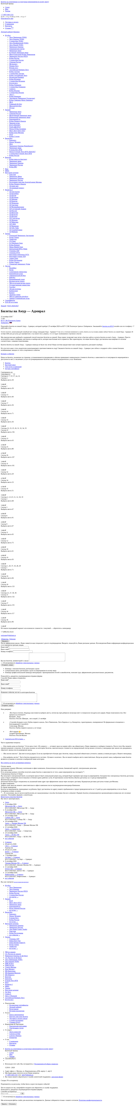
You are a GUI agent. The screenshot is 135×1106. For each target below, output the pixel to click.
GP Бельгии (13, 214)
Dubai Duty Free (15, 941)
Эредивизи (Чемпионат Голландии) (22, 98)
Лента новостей (15, 1032)
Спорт (7, 7)
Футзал (11, 108)
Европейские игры (16, 274)
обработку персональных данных (28, 663)
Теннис (7, 234)
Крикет (12, 293)
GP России (13, 211)
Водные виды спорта (16, 281)
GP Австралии (14, 192)
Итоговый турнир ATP (17, 256)
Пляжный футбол (15, 104)
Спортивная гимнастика (18, 272)
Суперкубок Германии (17, 87)
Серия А (12, 89)
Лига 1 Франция (11, 996)
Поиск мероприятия (16, 1015)
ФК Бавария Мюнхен (12, 973)
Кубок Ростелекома (16, 933)
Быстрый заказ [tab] (10, 365)
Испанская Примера (16, 77)
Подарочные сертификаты (18, 1005)
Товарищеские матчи (16, 49)
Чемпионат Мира (15, 176)
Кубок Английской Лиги (18, 75)
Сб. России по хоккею (13, 954)
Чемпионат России (16, 165)
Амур (7, 802)
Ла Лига (8, 992)
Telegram (12, 639)
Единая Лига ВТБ (11, 980)
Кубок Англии (14, 72)
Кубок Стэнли (14, 136)
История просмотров (16, 1011)
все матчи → (13, 897)
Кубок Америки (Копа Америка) (21, 100)
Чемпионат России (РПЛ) (18, 891)
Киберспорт (13, 291)
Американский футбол (17, 275)
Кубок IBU (13, 167)
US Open (12, 241)
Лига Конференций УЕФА (18, 43)
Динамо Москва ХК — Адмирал (17, 863)
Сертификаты (10, 300)
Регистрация (13, 1009)
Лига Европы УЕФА (16, 39)
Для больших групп (16, 1028)
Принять (4, 1104)
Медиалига (13, 64)
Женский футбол (15, 106)
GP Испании (13, 197)
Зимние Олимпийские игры (19, 298)
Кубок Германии (15, 85)
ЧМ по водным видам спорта (19, 283)
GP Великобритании (16, 207)
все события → (14, 935)
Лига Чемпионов (15, 887)
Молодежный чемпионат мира (20, 115)
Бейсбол (12, 277)
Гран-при (12, 174)
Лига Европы (14, 889)
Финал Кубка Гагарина (17, 129)
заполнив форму (57, 1077)
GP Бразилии (14, 226)
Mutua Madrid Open (16, 247)
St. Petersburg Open (16, 243)
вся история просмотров (21, 882)
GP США (12, 224)
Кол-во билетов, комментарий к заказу (15, 661)
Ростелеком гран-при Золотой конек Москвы (25, 182)
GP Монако (13, 199)
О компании (9, 24)
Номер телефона (7, 651)
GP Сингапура (14, 218)
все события (9, 838)
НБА (11, 144)
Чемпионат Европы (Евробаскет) (21, 146)
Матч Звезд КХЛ (15, 903)
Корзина (17, 32)
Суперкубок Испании (17, 81)
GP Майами (13, 232)
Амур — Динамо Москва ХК (15, 823)
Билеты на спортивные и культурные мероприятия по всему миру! (25, 2)
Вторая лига (13, 68)
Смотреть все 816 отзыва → (15, 739)
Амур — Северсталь (12, 829)
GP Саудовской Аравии (17, 209)
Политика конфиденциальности (90, 1100)
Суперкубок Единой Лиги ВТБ (20, 153)
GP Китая (12, 195)
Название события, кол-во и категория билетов (18, 692)
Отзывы (9, 28)
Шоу (6, 9)
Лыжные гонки (14, 295)
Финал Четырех (15, 142)
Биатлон (8, 157)
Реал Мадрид (9, 969)
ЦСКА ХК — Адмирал (13, 869)
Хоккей (7, 110)
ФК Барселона (10, 971)
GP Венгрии (13, 213)
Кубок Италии (14, 91)
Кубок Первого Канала (17, 121)
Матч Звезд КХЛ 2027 (17, 131)
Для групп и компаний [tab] (13, 367)
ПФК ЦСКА (9, 965)
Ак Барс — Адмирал (12, 857)
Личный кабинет (7, 32)
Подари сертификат (12, 369)
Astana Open (13, 258)
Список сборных (15, 1036)
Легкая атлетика (15, 289)
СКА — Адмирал (11, 846)
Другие (7, 266)
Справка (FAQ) (14, 1022)
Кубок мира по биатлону (18, 159)
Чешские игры (14, 123)
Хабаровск (5, 323)
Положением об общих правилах (46, 1064)
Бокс (6, 169)
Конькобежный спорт (17, 279)
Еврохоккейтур (14, 119)
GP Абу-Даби (14, 228)
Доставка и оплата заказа (18, 1018)
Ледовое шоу (14, 186)
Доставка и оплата (11, 22)
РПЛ (6, 982)
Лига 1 (11, 94)
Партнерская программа (18, 1026)
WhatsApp (4, 639)
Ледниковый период (16, 188)
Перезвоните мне (7, 18)
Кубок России (14, 155)
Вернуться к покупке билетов (11, 797)
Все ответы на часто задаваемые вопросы (16, 763)
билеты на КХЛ (108, 326)
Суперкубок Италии (16, 92)
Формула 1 (9, 190)
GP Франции (14, 203)
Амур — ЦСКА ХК (12, 835)
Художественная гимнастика (19, 285)
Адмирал (8, 842)
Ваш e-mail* (5, 649)
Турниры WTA (14, 253)
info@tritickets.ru (27, 1075)
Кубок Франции (15, 96)
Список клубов (14, 1034)
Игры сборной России (17, 908)
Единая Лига (14, 918)
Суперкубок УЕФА (16, 41)
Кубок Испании (15, 79)
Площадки (13, 1037)
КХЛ (11, 901)
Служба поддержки (16, 1020)
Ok (22, 1093)
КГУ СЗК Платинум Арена (10, 320)
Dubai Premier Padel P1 (17, 943)
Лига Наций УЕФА (16, 45)
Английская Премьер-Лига (19, 70)
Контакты (8, 26)
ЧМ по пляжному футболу (18, 296)
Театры (7, 11)
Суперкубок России (16, 60)
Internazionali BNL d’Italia (18, 249)
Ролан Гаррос (14, 237)
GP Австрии (13, 205)
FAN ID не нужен (11, 302)
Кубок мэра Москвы (16, 133)
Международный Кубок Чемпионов (22, 54)
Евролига (12, 140)
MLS (11, 102)
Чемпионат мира (15, 51)
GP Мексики (13, 222)
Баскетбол (8, 138)
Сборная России (15, 62)
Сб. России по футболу (13, 958)
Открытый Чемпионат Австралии (21, 235)
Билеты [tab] (7, 363)
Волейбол (12, 268)
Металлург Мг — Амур (13, 806)
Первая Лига (13, 66)
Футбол (8, 35)
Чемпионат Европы (16, 47)
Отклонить (12, 1104)
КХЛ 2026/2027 (13, 306)
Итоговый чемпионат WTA (19, 254)
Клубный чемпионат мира (18, 52)
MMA (7, 171)
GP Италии (13, 216)
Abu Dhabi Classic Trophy (18, 929)
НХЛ (11, 134)
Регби (11, 270)
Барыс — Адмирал (12, 852)
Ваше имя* (5, 647)
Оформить (5, 641)
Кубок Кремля (14, 245)
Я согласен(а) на (21, 663)
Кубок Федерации (15, 260)
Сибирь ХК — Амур (12, 817)
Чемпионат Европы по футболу (16, 956)
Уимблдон (13, 239)
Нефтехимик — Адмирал (14, 874)
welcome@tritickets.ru (8, 635)
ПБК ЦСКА (9, 963)
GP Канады (13, 201)
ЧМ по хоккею (10, 952)
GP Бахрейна (14, 193)
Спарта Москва (10, 967)
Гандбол (12, 287)
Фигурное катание (11, 173)
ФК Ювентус (10, 975)
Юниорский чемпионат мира (19, 117)
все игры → (13, 910)
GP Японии (13, 220)
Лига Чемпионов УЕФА (18, 37)
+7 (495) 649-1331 (11, 1075)
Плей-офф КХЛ (15, 127)
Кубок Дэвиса (14, 262)
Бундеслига (13, 83)
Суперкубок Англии (16, 73)
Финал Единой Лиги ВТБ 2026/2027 (22, 152)
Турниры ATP (14, 251)
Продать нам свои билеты (18, 1016)
